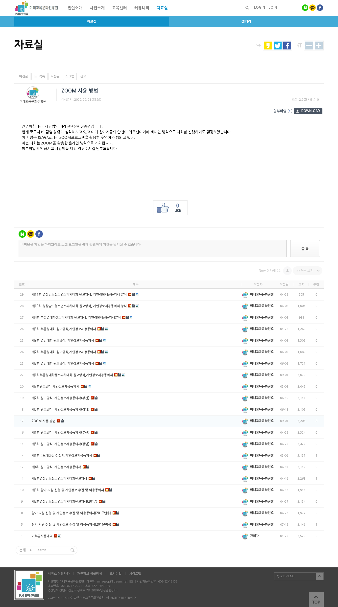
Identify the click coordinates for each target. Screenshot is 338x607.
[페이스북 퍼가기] (287, 45)
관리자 (254, 535)
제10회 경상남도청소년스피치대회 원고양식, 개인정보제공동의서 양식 (79, 306)
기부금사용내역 (42, 536)
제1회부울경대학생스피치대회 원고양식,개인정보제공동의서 (72, 375)
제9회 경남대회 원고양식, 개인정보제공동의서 (63, 340)
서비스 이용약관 (59, 573)
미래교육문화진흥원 (33, 101)
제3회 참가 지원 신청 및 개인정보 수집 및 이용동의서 (68, 490)
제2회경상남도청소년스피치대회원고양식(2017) (64, 501)
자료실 (92, 21)
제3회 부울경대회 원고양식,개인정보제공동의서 (64, 329)
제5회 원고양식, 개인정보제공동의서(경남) (60, 444)
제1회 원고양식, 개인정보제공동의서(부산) (60, 432)
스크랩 (69, 76)
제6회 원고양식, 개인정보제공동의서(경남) (60, 409)
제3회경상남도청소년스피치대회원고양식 (59, 478)
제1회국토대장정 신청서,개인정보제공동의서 (62, 455)
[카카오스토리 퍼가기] (268, 45)
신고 (83, 76)
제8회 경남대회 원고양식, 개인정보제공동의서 (63, 363)
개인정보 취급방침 (89, 573)
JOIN (273, 7)
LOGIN (259, 7)
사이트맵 (135, 573)
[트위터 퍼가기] (277, 45)
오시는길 (115, 573)
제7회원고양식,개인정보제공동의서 (55, 386)
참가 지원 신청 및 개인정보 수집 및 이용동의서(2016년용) (71, 524)
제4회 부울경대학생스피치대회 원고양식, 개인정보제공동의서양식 (76, 317)
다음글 (55, 76)
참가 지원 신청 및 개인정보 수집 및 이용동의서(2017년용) (71, 513)
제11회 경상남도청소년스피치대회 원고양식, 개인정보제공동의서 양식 (79, 294)
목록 (42, 76)
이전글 (23, 76)
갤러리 (246, 21)
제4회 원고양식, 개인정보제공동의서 (56, 467)
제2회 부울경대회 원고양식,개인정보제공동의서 (64, 352)
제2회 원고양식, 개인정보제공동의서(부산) (60, 398)
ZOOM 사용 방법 (43, 421)
